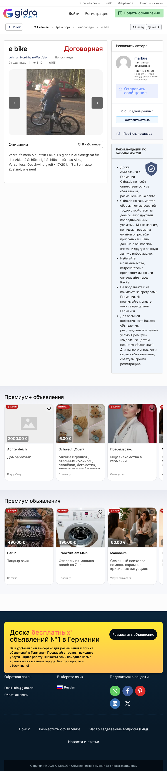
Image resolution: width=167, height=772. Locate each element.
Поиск (16, 27)
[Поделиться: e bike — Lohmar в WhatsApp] (115, 691)
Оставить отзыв (137, 120)
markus (140, 58)
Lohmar (13, 57)
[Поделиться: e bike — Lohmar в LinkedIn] (115, 703)
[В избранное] (48, 408)
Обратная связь (89, 3)
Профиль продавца (138, 133)
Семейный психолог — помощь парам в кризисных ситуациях (130, 565)
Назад (139, 27)
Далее (152, 27)
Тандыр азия (18, 561)
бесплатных (52, 632)
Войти (74, 13)
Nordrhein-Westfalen (34, 57)
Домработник (19, 457)
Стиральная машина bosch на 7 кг (76, 563)
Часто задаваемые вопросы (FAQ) (118, 729)
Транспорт (63, 27)
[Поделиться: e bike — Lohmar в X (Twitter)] (127, 703)
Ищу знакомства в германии (126, 459)
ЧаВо (108, 3)
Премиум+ (12, 407)
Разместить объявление (133, 634)
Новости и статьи (151, 3)
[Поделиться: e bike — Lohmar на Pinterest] (140, 691)
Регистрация (96, 13)
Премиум (11, 510)
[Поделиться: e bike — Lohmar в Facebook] (127, 691)
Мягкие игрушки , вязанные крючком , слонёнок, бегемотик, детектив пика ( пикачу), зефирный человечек (80, 462)
